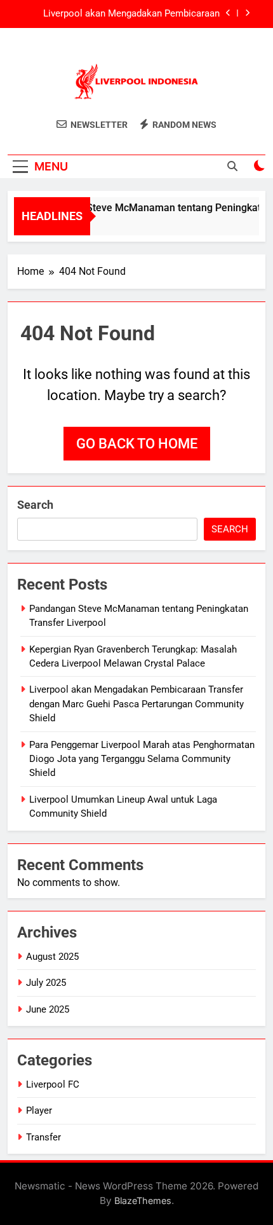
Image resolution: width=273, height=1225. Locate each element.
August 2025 (52, 956)
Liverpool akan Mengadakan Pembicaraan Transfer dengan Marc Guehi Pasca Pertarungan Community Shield (119, 14)
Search (35, 504)
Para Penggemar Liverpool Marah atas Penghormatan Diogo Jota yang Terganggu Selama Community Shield (142, 759)
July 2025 (46, 982)
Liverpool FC (52, 1084)
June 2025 (47, 1009)
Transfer (43, 1137)
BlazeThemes (142, 1200)
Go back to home (136, 444)
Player (39, 1110)
